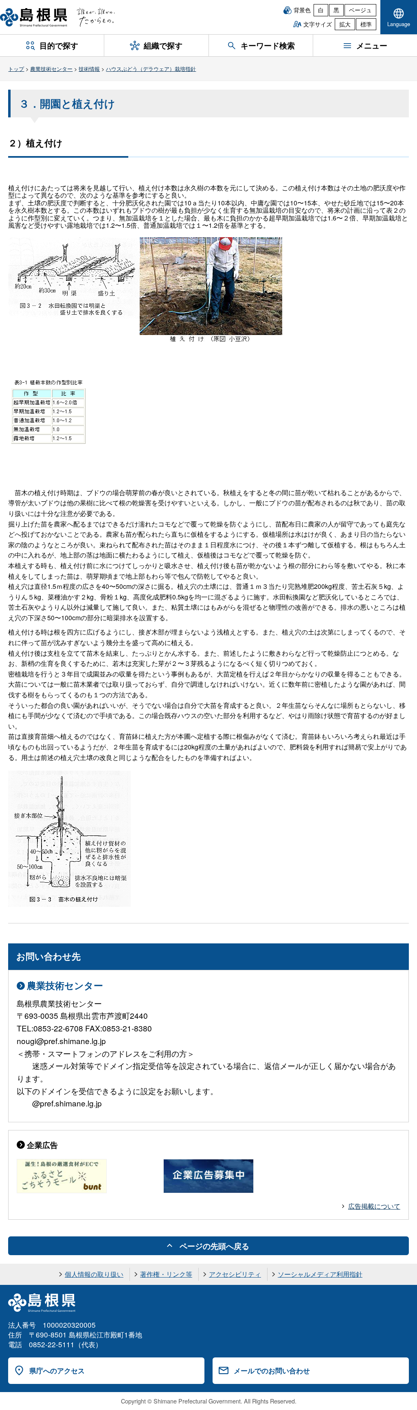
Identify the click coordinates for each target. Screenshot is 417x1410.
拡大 (345, 24)
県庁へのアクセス (57, 1370)
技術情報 (89, 69)
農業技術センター (51, 69)
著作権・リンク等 (166, 1274)
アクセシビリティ (235, 1274)
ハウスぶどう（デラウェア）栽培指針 (151, 69)
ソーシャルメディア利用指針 (320, 1274)
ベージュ (360, 10)
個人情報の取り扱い (94, 1274)
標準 (366, 24)
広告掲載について (374, 1206)
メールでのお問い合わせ (272, 1370)
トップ (16, 69)
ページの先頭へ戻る (214, 1245)
